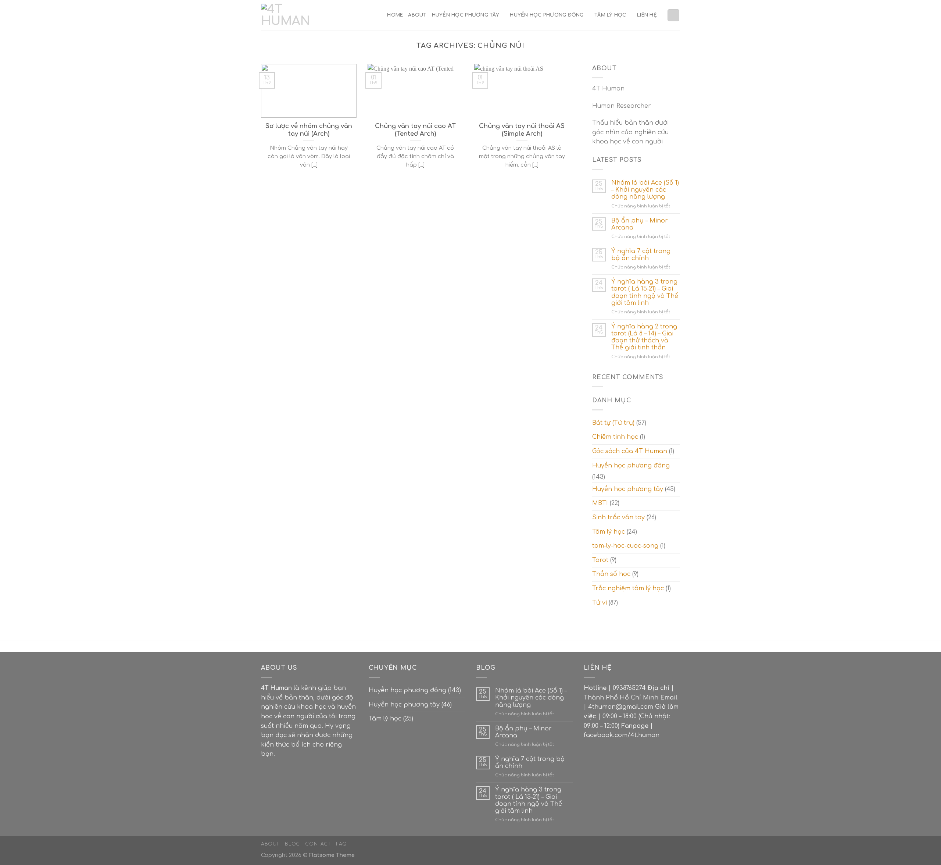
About (417, 15)
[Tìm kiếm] (673, 15)
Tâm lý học (610, 15)
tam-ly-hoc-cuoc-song (625, 545)
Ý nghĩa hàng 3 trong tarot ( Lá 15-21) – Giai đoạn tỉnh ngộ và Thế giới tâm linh (644, 292)
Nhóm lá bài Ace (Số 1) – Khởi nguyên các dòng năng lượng (645, 189)
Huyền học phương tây (465, 15)
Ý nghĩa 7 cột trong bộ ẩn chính (640, 254)
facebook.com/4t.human (621, 735)
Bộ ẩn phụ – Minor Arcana (639, 224)
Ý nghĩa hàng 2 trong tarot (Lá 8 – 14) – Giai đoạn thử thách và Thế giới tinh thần (644, 337)
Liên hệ (647, 15)
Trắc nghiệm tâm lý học (628, 588)
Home (395, 15)
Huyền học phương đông (546, 15)
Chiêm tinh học (615, 437)
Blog (292, 844)
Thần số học (611, 574)
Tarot (600, 560)
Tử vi (599, 602)
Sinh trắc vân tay (618, 517)
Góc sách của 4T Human (629, 451)
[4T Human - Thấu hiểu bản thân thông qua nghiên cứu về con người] (288, 15)
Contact (318, 844)
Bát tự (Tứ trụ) (613, 423)
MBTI (600, 503)
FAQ (341, 844)
